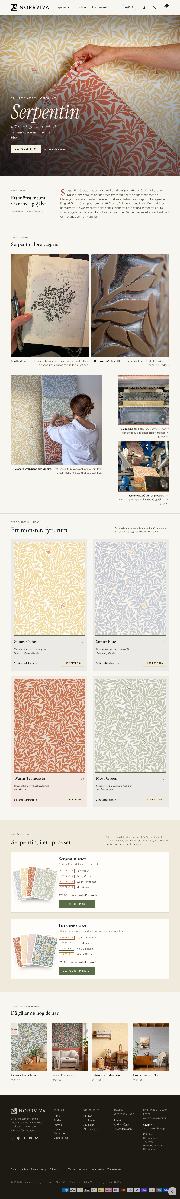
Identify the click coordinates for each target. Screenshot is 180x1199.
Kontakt (117, 1120)
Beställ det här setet (77, 904)
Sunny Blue (106, 641)
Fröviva (58, 1124)
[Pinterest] (18, 1138)
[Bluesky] (36, 1138)
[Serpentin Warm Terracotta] (49, 726)
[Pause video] (163, 419)
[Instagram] (12, 1138)
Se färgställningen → (25, 663)
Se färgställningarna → (56, 149)
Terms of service (77, 1169)
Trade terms (114, 1169)
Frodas (57, 1120)
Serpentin (59, 1133)
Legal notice (97, 1169)
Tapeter (61, 7)
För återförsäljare (123, 1128)
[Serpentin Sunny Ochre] (49, 589)
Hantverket (99, 7)
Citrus (57, 1115)
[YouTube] (30, 1138)
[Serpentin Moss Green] (130, 726)
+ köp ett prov (73, 663)
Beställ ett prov (26, 149)
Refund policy (38, 1169)
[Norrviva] (30, 7)
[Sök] (143, 7)
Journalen (88, 1124)
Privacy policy (57, 1169)
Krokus (58, 1129)
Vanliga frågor (121, 1124)
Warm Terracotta (29, 778)
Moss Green (106, 778)
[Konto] (154, 7)
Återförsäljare (91, 1129)
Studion (81, 7)
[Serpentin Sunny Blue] (130, 589)
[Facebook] (24, 1138)
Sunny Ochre (26, 641)
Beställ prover (61, 1137)
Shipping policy (19, 1169)
